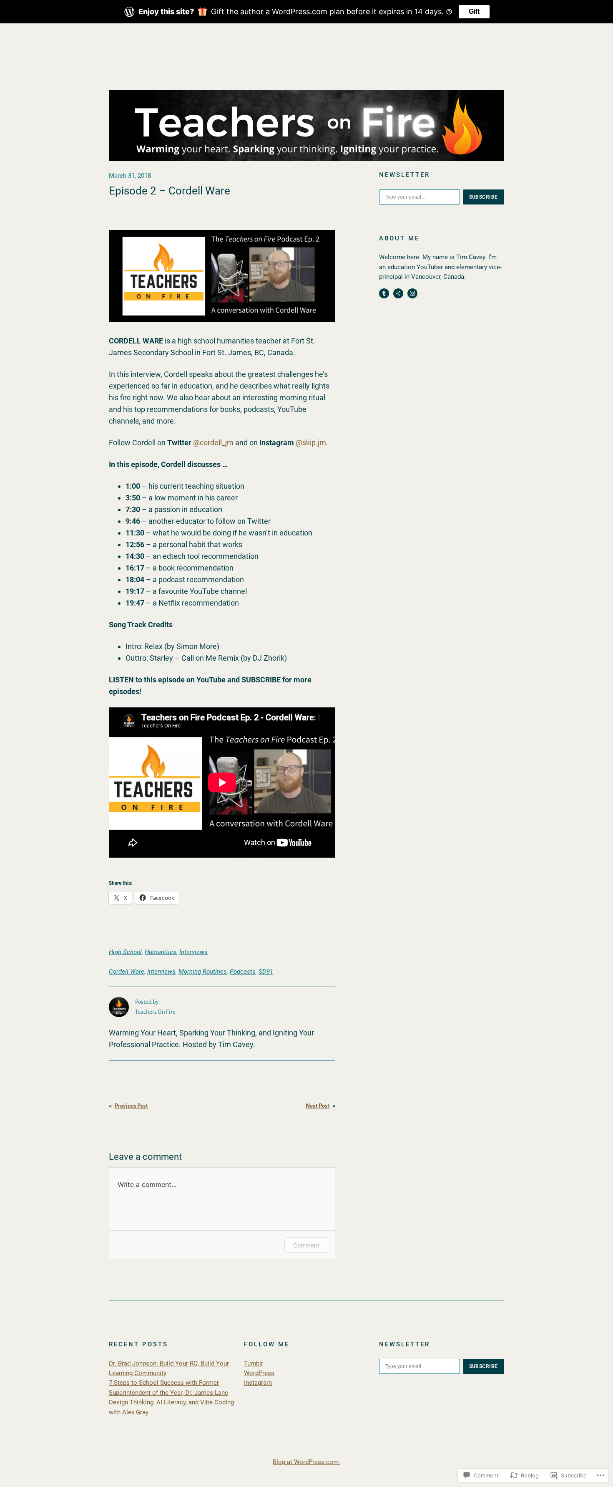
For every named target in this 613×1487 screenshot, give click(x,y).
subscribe (483, 197)
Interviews (193, 952)
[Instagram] (412, 293)
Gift (474, 11)
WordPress (259, 1373)
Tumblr (253, 1363)
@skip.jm (311, 442)
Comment (306, 1245)
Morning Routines (202, 971)
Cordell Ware (126, 971)
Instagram (258, 1382)
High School (125, 952)
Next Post (317, 1106)
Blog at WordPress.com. (306, 1462)
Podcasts (243, 971)
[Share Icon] (398, 293)
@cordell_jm (213, 442)
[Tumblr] (384, 293)
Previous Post (131, 1106)
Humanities (160, 952)
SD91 (266, 971)
